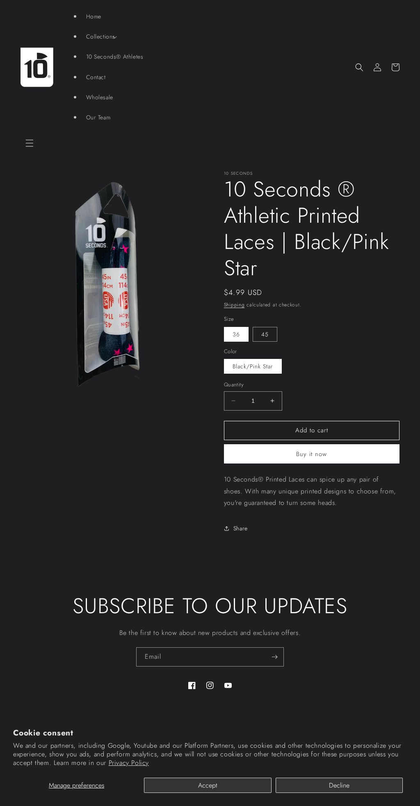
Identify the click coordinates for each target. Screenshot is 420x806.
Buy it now (311, 454)
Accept (207, 785)
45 (265, 334)
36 (236, 334)
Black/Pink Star (253, 366)
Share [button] (240, 528)
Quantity (234, 384)
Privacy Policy (129, 762)
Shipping (234, 304)
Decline (339, 785)
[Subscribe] (274, 657)
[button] (30, 143)
